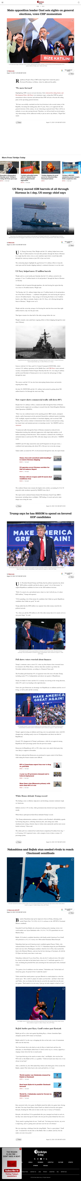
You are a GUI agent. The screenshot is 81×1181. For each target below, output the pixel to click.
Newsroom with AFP (13, 910)
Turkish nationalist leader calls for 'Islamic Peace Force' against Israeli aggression (29, 177)
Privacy (45, 1171)
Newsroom (11, 71)
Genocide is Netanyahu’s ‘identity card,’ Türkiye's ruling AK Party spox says (8, 177)
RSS (58, 1171)
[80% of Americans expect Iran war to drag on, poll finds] (57, 765)
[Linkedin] (46, 1158)
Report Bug (64, 1171)
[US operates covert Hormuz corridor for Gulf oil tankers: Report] (57, 468)
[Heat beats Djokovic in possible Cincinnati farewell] (57, 1085)
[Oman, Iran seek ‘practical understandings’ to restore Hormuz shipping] (57, 458)
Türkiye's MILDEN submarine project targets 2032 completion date (70, 177)
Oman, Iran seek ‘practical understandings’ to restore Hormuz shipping (35, 459)
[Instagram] (37, 1159)
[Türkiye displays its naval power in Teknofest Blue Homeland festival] (50, 167)
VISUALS (45, 1165)
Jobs (39, 1171)
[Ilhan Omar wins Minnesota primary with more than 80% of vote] (57, 784)
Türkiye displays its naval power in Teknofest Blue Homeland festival (49, 177)
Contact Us (33, 1171)
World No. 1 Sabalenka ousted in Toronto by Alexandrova (36, 1095)
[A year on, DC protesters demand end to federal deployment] (57, 774)
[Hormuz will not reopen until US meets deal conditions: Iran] (57, 477)
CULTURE (60, 1162)
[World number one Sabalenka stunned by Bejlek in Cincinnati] (57, 1075)
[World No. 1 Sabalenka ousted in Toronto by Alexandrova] (57, 1094)
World (21, 768)
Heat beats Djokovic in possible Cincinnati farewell (35, 1085)
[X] (35, 1159)
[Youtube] (41, 1159)
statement (18, 425)
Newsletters (24, 1171)
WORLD (30, 1162)
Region (21, 462)
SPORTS (70, 1162)
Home (38, 6)
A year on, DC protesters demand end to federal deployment (34, 775)
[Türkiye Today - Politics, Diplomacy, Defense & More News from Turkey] (40, 2)
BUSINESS (40, 1162)
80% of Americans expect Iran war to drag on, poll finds (35, 765)
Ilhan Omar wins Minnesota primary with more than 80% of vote (35, 784)
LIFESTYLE (50, 1162)
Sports (21, 1079)
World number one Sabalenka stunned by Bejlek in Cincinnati (35, 1076)
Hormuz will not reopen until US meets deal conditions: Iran (36, 478)
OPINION (35, 1165)
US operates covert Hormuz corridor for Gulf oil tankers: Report (34, 468)
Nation (43, 6)
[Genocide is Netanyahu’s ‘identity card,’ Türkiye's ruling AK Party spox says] (9, 167)
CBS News (52, 368)
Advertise (51, 1171)
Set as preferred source (68, 70)
